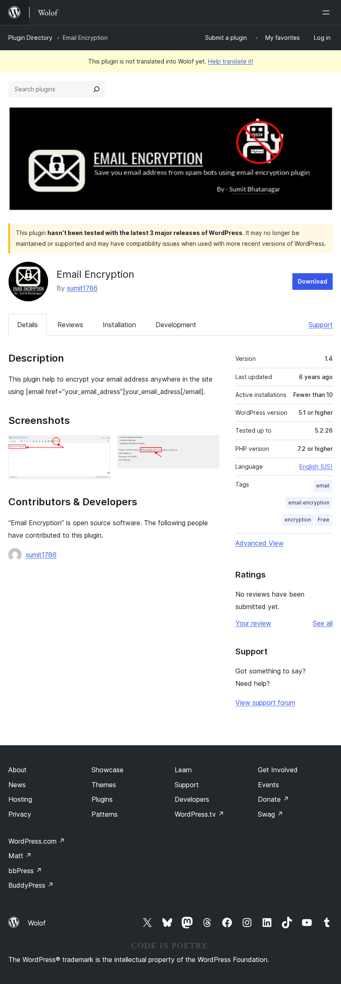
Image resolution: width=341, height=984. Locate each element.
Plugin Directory (30, 37)
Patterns (104, 814)
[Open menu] (327, 12)
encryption (297, 519)
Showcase (107, 770)
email (322, 485)
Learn (183, 770)
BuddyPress (31, 885)
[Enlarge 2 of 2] (208, 446)
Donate (273, 799)
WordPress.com (36, 841)
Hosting (20, 799)
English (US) (316, 466)
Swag (270, 814)
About (17, 770)
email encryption (308, 502)
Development (176, 325)
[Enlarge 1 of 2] (99, 446)
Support (321, 325)
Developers (192, 799)
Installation (119, 325)
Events (268, 785)
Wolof (37, 923)
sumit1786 (82, 288)
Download (312, 281)
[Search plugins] (96, 89)
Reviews (70, 325)
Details (27, 325)
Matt (20, 856)
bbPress (25, 871)
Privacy (19, 814)
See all (323, 623)
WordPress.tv (199, 814)
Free (323, 519)
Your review (253, 623)
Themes (103, 785)
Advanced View (259, 543)
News (17, 785)
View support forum (265, 702)
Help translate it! (230, 61)
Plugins (102, 799)
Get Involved (278, 770)
